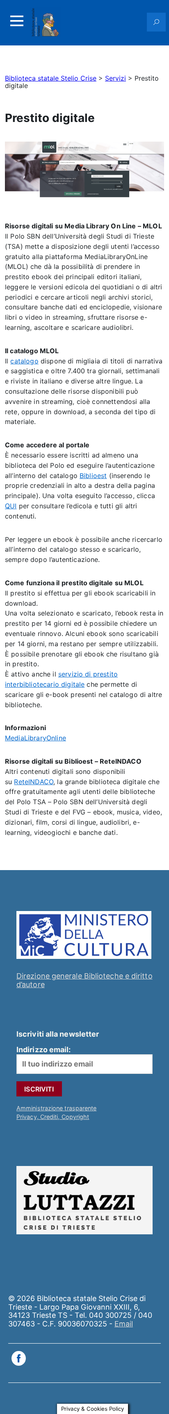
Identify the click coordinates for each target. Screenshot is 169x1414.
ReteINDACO (33, 782)
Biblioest (93, 475)
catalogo (24, 361)
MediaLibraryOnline (35, 738)
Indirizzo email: (43, 1050)
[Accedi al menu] (16, 20)
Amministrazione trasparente (56, 1108)
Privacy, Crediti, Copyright (52, 1116)
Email (123, 1323)
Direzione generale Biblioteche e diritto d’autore (84, 980)
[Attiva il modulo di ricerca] (156, 22)
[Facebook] (18, 1359)
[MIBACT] (83, 960)
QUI (10, 506)
